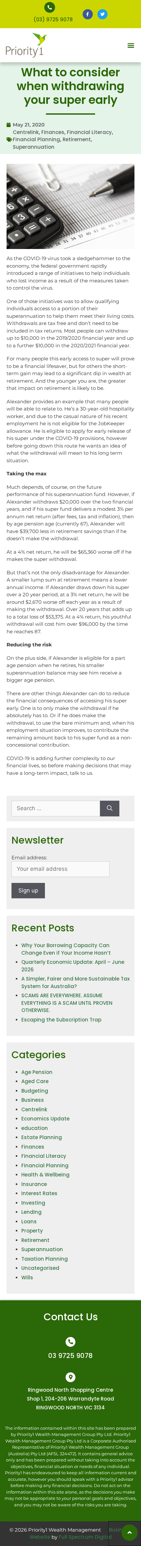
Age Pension (36, 1072)
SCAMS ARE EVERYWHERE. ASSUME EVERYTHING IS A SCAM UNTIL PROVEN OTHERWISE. (66, 1003)
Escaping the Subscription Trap (61, 1019)
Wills (27, 1277)
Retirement (77, 139)
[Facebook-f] (88, 14)
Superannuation (33, 146)
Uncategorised (40, 1268)
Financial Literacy (89, 132)
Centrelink (26, 132)
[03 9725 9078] (70, 1342)
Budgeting (34, 1090)
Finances (52, 132)
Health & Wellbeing (45, 1174)
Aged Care (35, 1081)
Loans (29, 1221)
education (34, 1128)
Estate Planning (41, 1137)
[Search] (109, 808)
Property (32, 1230)
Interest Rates (39, 1193)
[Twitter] (102, 14)
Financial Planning (36, 139)
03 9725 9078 (70, 1355)
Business (32, 1100)
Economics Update (45, 1118)
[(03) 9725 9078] (49, 7)
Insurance (34, 1184)
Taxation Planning (44, 1258)
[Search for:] (55, 808)
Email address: (29, 857)
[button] (130, 45)
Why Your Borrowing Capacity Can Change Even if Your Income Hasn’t (66, 949)
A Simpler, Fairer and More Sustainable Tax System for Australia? (75, 982)
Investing (33, 1202)
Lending (31, 1212)
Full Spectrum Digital (85, 1537)
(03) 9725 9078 (53, 19)
